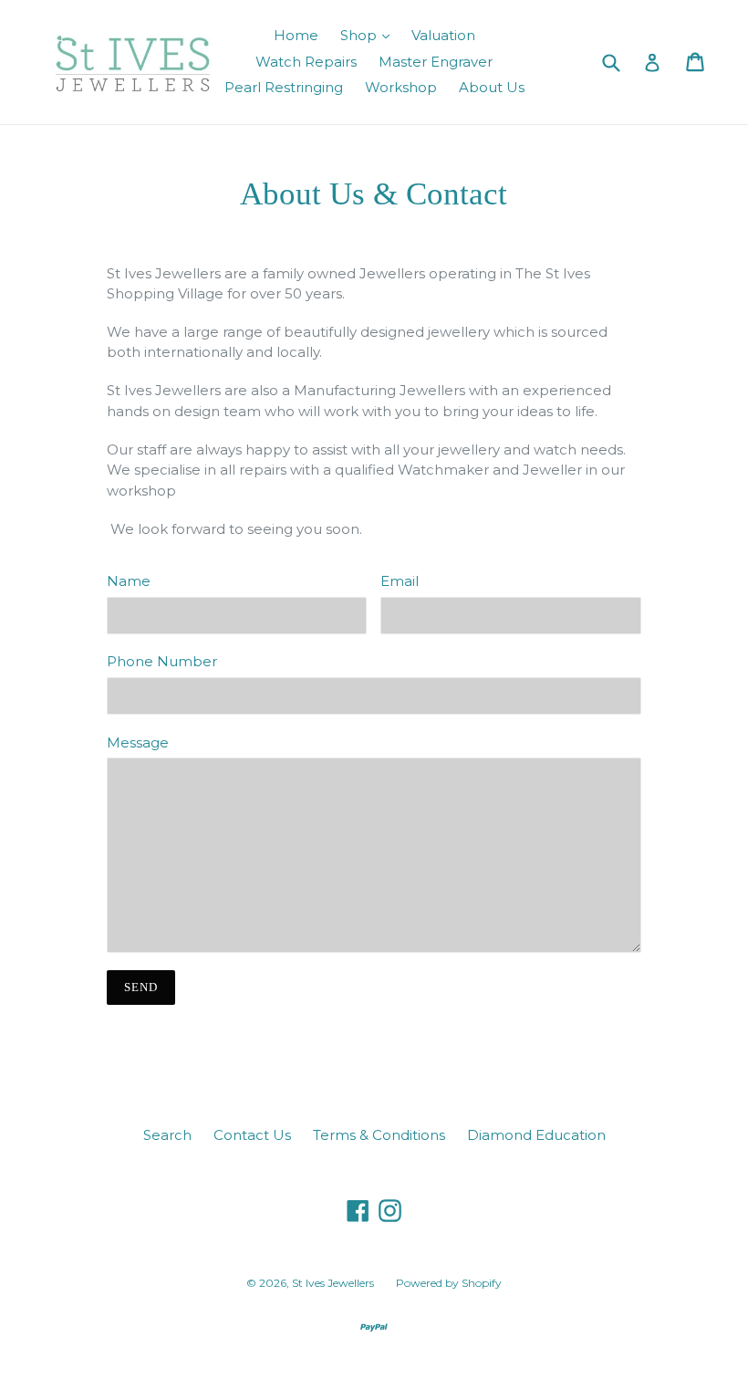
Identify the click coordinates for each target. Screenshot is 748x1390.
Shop (360, 35)
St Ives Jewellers (333, 1283)
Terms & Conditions (379, 1135)
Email (399, 581)
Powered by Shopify (449, 1283)
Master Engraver (436, 61)
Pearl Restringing (283, 87)
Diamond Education (536, 1135)
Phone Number (162, 661)
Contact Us (252, 1135)
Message (138, 742)
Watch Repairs (306, 61)
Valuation (443, 35)
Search (167, 1135)
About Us (492, 87)
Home (296, 35)
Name (129, 581)
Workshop (401, 87)
